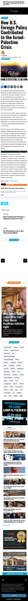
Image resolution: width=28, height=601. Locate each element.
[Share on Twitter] (5, 86)
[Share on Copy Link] (21, 86)
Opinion (4, 18)
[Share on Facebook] (2, 86)
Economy (5, 311)
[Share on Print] (11, 86)
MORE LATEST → (7, 525)
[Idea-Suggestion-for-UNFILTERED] (14, 424)
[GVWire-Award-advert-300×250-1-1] (14, 549)
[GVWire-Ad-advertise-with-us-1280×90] (14, 80)
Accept (14, 595)
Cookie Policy (9, 599)
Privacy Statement (17, 599)
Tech (1, 6)
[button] (25, 580)
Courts (5, 263)
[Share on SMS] (18, 86)
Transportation (7, 484)
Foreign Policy (13, 181)
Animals (5, 449)
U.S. (4, 496)
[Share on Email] (15, 86)
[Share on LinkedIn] (8, 86)
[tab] (9, 427)
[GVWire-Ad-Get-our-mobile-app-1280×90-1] (14, 152)
